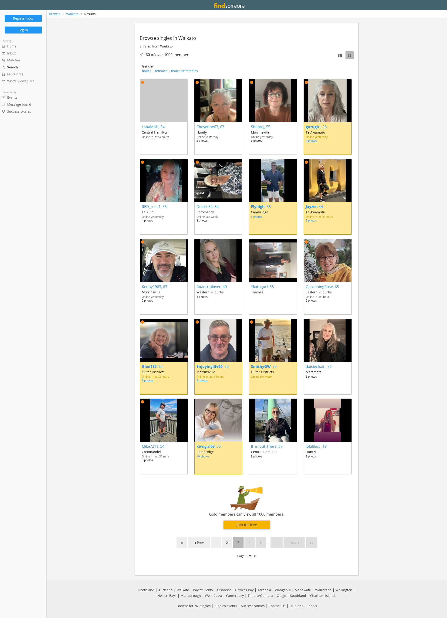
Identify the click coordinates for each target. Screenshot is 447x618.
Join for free (247, 524)
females (161, 71)
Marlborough (190, 595)
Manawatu (303, 590)
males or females (184, 71)
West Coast (213, 595)
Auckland (165, 590)
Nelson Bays (166, 595)
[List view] (340, 55)
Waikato (72, 14)
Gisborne (224, 590)
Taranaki (264, 590)
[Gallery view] (349, 55)
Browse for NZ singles (194, 606)
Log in (23, 30)
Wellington (343, 590)
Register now (23, 18)
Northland (146, 590)
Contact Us (277, 606)
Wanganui (283, 590)
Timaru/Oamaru (260, 595)
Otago (281, 595)
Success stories (253, 606)
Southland (298, 595)
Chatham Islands (323, 595)
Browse (54, 14)
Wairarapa (323, 590)
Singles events (226, 606)
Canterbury (235, 595)
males (146, 71)
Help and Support (303, 606)
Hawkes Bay (244, 590)
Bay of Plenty (203, 590)
